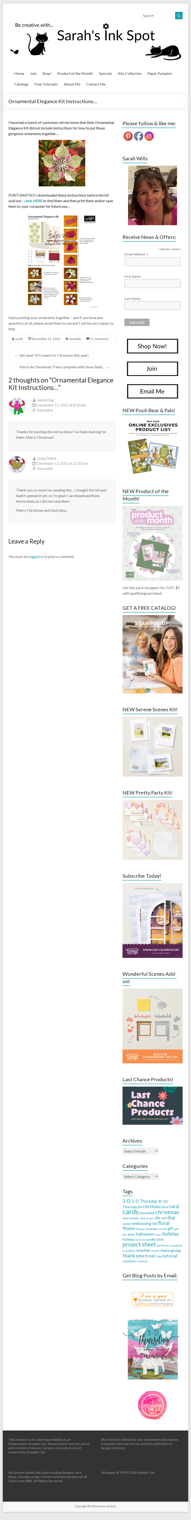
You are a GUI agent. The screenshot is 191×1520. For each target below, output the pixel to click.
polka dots (156, 1239)
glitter (131, 1234)
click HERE (33, 200)
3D (160, 1201)
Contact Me (96, 84)
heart (158, 1234)
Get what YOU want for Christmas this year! (51, 355)
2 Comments (99, 339)
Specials (105, 73)
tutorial (169, 1255)
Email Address (136, 254)
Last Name (132, 298)
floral (164, 1223)
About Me (72, 84)
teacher (143, 1250)
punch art (163, 1245)
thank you (133, 1255)
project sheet (139, 1244)
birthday (153, 1206)
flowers (141, 1229)
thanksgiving (170, 1250)
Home (19, 73)
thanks (155, 1250)
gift (170, 1228)
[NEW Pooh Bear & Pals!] (153, 420)
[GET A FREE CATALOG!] (153, 617)
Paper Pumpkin (159, 73)
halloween (145, 1234)
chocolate (147, 1213)
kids (138, 1239)
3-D (127, 1201)
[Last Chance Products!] (153, 1089)
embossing (141, 1223)
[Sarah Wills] (153, 195)
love (144, 1239)
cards (131, 1211)
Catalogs (21, 84)
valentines (129, 1261)
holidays (129, 1239)
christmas (167, 1212)
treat (150, 1255)
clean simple (131, 1218)
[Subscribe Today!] (153, 885)
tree (159, 1256)
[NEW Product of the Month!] (153, 508)
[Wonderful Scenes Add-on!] (153, 991)
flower (129, 1228)
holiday (170, 1233)
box (165, 1206)
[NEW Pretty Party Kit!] (153, 802)
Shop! (46, 73)
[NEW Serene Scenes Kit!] (153, 719)
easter (127, 1224)
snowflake (129, 1251)
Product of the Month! (75, 73)
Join (33, 73)
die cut (161, 1217)
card (174, 1206)
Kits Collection (130, 73)
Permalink (45, 410)
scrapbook (175, 1245)
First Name (132, 276)
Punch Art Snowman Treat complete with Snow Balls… (65, 367)
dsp (171, 1217)
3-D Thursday (144, 1201)
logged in (36, 556)
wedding (142, 1261)
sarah (19, 339)
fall (154, 1223)
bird (141, 1207)
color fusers (146, 1218)
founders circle (157, 1229)
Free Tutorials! (46, 84)
